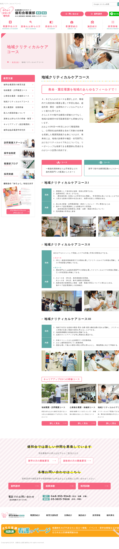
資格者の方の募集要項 (74, 461)
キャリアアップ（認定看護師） (17, 124)
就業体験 (50, 486)
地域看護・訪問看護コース (15, 90)
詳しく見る (55, 423)
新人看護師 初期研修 (13, 107)
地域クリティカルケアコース (16, 102)
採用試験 (85, 486)
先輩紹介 (68, 515)
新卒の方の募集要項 (38, 461)
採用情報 (96, 515)
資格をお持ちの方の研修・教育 (17, 119)
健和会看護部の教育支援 (14, 85)
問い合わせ (74, 14)
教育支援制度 (52, 515)
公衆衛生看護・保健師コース (16, 96)
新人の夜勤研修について (14, 113)
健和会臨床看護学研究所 (14, 130)
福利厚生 (110, 515)
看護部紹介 (35, 515)
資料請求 (98, 14)
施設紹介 (82, 515)
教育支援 (15, 62)
